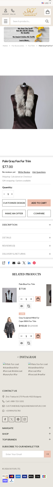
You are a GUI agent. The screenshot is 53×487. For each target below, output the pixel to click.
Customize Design (14, 202)
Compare (39, 213)
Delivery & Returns (13, 253)
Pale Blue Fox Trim (27, 284)
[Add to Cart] (38, 299)
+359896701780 (13, 410)
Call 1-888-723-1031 (15, 401)
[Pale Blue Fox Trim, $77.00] (9, 295)
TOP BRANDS (9, 439)
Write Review (24, 172)
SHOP (5, 433)
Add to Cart (39, 202)
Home (5, 46)
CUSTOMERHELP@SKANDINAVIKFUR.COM (26, 406)
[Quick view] (21, 306)
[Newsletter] (47, 454)
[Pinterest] (34, 262)
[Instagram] (24, 419)
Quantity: (7, 187)
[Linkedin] (29, 262)
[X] (24, 262)
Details (6, 237)
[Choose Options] (38, 336)
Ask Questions (39, 172)
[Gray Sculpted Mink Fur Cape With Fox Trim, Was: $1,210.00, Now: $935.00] (9, 327)
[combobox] (30, 21)
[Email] (13, 262)
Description (9, 224)
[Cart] (47, 12)
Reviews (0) (8, 245)
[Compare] (29, 306)
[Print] (19, 262)
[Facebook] (8, 262)
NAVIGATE (7, 428)
